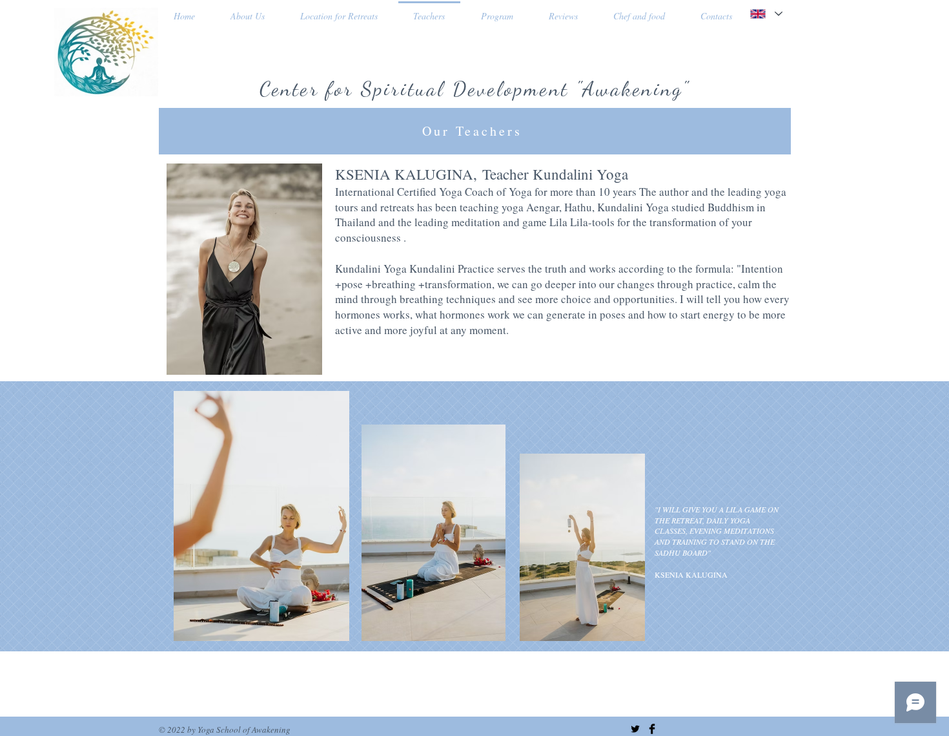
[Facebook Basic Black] (652, 729)
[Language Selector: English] (765, 13)
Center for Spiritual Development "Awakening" (475, 88)
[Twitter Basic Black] (635, 729)
